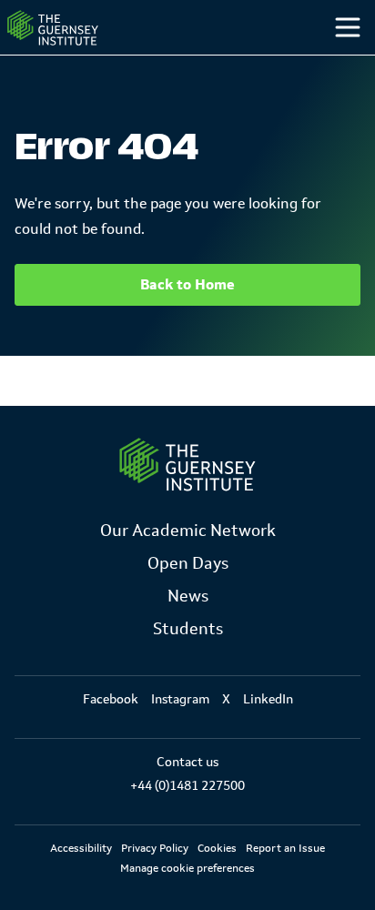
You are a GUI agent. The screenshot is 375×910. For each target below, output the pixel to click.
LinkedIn (268, 699)
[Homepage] (52, 28)
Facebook (110, 699)
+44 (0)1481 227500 (187, 785)
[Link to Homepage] (187, 464)
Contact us (187, 761)
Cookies (217, 848)
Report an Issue (285, 848)
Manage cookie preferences (187, 868)
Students (188, 629)
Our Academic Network (188, 531)
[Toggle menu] (347, 27)
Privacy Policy (154, 848)
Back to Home (187, 284)
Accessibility (81, 848)
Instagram (180, 699)
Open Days (187, 563)
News (187, 596)
